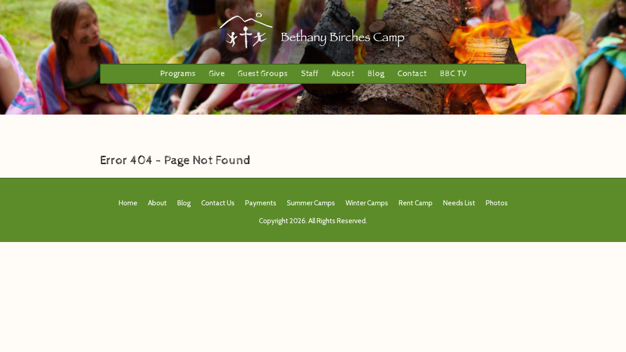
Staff (309, 73)
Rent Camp (416, 203)
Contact (412, 73)
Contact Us (218, 203)
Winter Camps (367, 203)
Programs (178, 73)
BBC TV (453, 73)
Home (128, 203)
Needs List (459, 203)
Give (217, 73)
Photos (497, 203)
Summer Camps (311, 203)
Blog (376, 73)
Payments (260, 203)
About (343, 73)
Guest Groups (263, 73)
